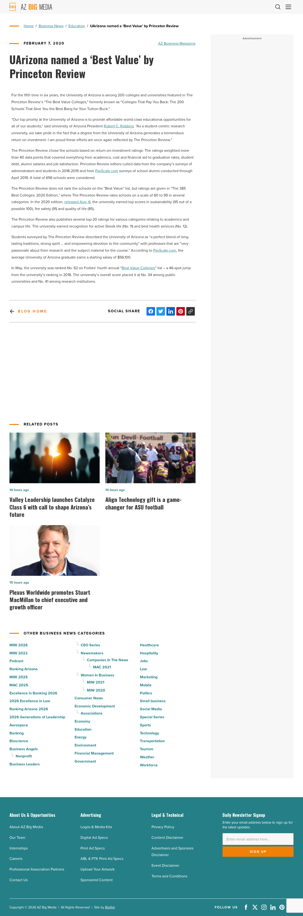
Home (29, 25)
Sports (145, 725)
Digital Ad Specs (94, 837)
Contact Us (18, 879)
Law (143, 669)
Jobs (144, 661)
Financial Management (94, 753)
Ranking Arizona (23, 669)
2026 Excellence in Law (29, 701)
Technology (149, 733)
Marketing (148, 677)
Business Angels (23, 749)
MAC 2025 (18, 685)
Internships (18, 848)
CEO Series (90, 645)
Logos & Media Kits (96, 826)
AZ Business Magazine (177, 43)
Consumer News (89, 698)
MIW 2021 (95, 682)
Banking (16, 733)
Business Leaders (24, 764)
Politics (146, 693)
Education (76, 25)
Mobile (146, 685)
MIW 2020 (96, 690)
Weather (147, 757)
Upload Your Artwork (97, 869)
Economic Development (95, 706)
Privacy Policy (163, 826)
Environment (85, 745)
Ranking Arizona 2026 (28, 709)
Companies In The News (107, 660)
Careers (15, 858)
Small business (153, 701)
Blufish (110, 907)
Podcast (16, 661)
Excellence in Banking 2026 (33, 693)
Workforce (149, 765)
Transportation (152, 741)
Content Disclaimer (167, 837)
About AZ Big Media (26, 826)
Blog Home (32, 311)
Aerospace (18, 725)
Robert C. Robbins (119, 126)
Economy (82, 721)
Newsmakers (92, 653)
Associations (91, 713)
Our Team (17, 837)
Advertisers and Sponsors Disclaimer (172, 851)
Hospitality (149, 653)
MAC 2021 (102, 667)
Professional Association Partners (36, 869)
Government (85, 761)
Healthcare (149, 645)
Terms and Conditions (169, 876)
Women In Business (97, 675)
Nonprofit (24, 756)
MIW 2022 (18, 653)
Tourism (146, 749)
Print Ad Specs (92, 848)
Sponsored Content (96, 879)
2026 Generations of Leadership (37, 717)
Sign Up (258, 851)
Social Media (151, 709)
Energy (80, 737)
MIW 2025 (18, 677)
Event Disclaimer (165, 865)
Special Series (152, 717)
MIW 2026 (18, 645)
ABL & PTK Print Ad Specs (101, 858)
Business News (51, 25)
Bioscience (18, 741)
